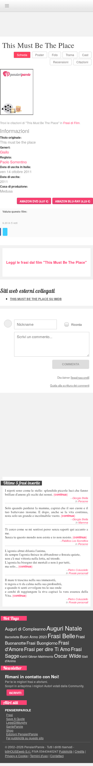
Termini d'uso (39, 756)
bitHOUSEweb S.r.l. (18, 751)
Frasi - (47, 5)
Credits (79, 751)
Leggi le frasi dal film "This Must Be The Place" (46, 262)
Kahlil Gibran (28, 656)
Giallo (4, 151)
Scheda (22, 55)
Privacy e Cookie (16, 756)
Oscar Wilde (67, 655)
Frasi (9, 715)
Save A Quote (15, 719)
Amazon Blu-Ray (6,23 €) (72, 201)
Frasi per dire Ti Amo (47, 649)
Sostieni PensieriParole (46, 417)
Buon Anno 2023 (33, 636)
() (46, 492)
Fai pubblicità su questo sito (25, 738)
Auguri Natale (64, 628)
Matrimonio (45, 656)
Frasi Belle (61, 635)
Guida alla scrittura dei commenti (69, 385)
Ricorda (76, 324)
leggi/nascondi (80, 377)
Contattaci (57, 756)
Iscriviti (15, 693)
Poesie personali (78, 573)
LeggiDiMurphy (16, 722)
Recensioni (60, 62)
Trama (70, 55)
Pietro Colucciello (78, 570)
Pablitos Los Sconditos (75, 541)
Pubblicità (65, 751)
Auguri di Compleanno (25, 629)
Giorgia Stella (80, 498)
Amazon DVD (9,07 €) (34, 201)
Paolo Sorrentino (13, 161)
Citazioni (82, 62)
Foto (55, 55)
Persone (83, 501)
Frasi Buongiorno (42, 643)
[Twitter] (5, 232)
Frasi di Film (71, 123)
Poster (39, 55)
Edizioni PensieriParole (22, 734)
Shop (9, 730)
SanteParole (14, 726)
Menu (6, 6)
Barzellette (12, 637)
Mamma (83, 522)
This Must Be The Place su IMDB (36, 299)
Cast (85, 55)
